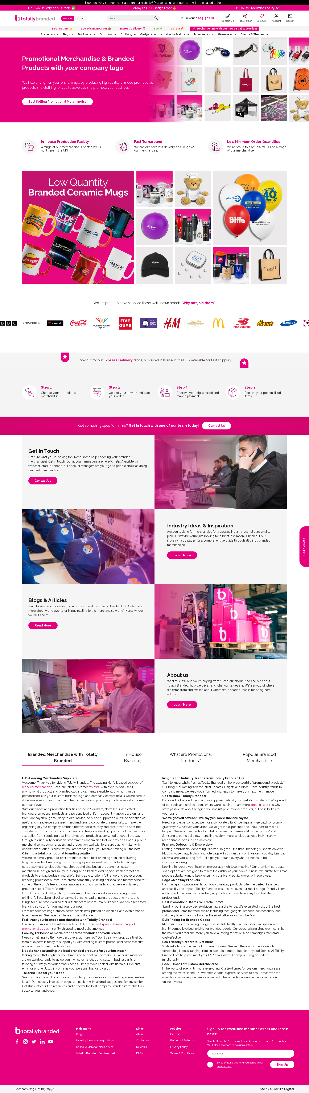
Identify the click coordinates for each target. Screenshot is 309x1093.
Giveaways (225, 34)
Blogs (79, 1034)
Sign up (282, 1064)
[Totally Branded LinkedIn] (42, 1041)
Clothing (126, 34)
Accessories (202, 34)
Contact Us (43, 481)
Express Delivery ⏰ (132, 28)
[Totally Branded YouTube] (50, 1041)
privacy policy (224, 1066)
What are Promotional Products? (191, 757)
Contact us (216, 425)
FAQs (139, 1053)
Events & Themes (252, 34)
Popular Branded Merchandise (259, 757)
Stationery (48, 34)
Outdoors (106, 34)
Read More (43, 626)
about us (256, 804)
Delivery (175, 1034)
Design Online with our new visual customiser (227, 28)
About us (141, 1034)
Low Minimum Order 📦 (96, 28)
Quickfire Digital (282, 1089)
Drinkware (84, 34)
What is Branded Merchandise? (95, 1053)
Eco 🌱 (158, 28)
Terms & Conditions (182, 1053)
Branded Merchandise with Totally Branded (63, 757)
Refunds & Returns (182, 1040)
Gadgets (146, 34)
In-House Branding (133, 757)
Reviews (141, 1047)
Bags (66, 34)
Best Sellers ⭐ (62, 28)
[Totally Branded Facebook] (17, 1041)
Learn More (182, 556)
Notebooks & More (172, 34)
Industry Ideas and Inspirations (95, 1040)
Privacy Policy (179, 1047)
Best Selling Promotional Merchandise (57, 101)
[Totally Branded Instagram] (25, 1041)
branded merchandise (37, 787)
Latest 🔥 (177, 28)
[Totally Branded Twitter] (34, 1041)
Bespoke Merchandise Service (95, 1047)
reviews (94, 787)
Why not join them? (198, 303)
